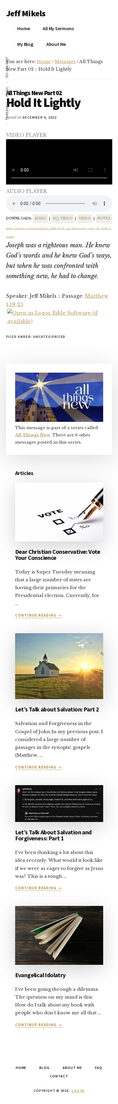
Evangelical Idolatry (40, 975)
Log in (78, 1090)
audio (40, 218)
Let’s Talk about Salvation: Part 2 (57, 709)
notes (103, 218)
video (85, 218)
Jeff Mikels (26, 13)
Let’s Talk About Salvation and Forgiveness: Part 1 (53, 835)
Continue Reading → (38, 615)
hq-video (62, 218)
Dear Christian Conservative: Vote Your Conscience (57, 554)
